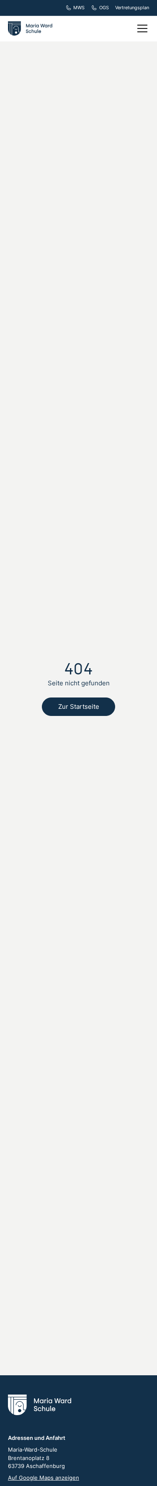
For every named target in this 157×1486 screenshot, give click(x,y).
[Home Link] (39, 1405)
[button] (140, 28)
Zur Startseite (78, 706)
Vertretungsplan (132, 7)
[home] (32, 28)
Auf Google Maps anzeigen (43, 1477)
